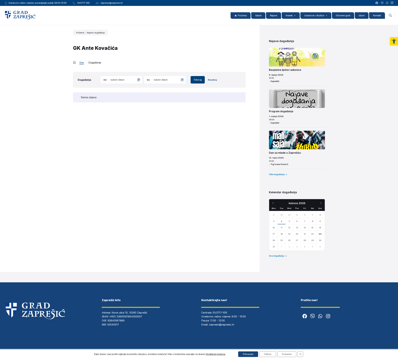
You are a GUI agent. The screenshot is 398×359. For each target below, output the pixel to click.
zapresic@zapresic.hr (221, 324)
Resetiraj (212, 80)
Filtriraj (198, 79)
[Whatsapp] (320, 316)
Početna (242, 15)
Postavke (287, 354)
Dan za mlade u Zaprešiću (285, 152)
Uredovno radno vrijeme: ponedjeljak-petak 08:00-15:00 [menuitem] (38, 3)
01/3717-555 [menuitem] (83, 3)
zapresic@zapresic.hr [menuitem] (111, 3)
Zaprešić (275, 81)
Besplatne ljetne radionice (285, 69)
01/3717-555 (220, 312)
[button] (394, 41)
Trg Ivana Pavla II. (280, 164)
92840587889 (116, 320)
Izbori (362, 15)
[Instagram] (392, 3)
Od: (105, 80)
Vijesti (258, 15)
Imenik (289, 15)
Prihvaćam (248, 354)
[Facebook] (304, 316)
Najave (273, 15)
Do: (148, 80)
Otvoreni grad (343, 15)
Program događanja (281, 111)
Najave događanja (96, 32)
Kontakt (377, 15)
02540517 (113, 324)
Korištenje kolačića (215, 354)
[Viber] (312, 316)
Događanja (94, 62)
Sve (81, 62)
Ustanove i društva (314, 15)
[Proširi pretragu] (390, 15)
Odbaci (267, 354)
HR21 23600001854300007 (126, 316)
